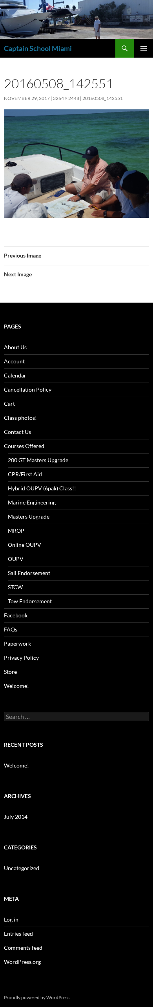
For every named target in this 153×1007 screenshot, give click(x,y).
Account (14, 361)
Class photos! (20, 417)
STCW (15, 587)
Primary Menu (143, 48)
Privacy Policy (21, 657)
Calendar (15, 375)
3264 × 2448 (66, 98)
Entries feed (18, 933)
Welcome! (16, 685)
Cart (9, 403)
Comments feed (23, 947)
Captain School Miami (38, 48)
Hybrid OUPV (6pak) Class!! (42, 488)
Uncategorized (21, 868)
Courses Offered (24, 446)
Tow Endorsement (30, 601)
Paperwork (17, 643)
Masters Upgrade (28, 516)
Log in (11, 919)
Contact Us (17, 431)
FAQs (10, 629)
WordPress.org (22, 961)
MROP (16, 530)
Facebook (15, 615)
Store (10, 671)
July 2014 (15, 816)
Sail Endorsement (29, 573)
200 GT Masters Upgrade (38, 460)
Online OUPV (24, 544)
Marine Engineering (32, 502)
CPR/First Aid (25, 474)
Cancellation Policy (27, 389)
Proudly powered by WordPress (36, 997)
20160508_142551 (102, 98)
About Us (15, 347)
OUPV (16, 558)
